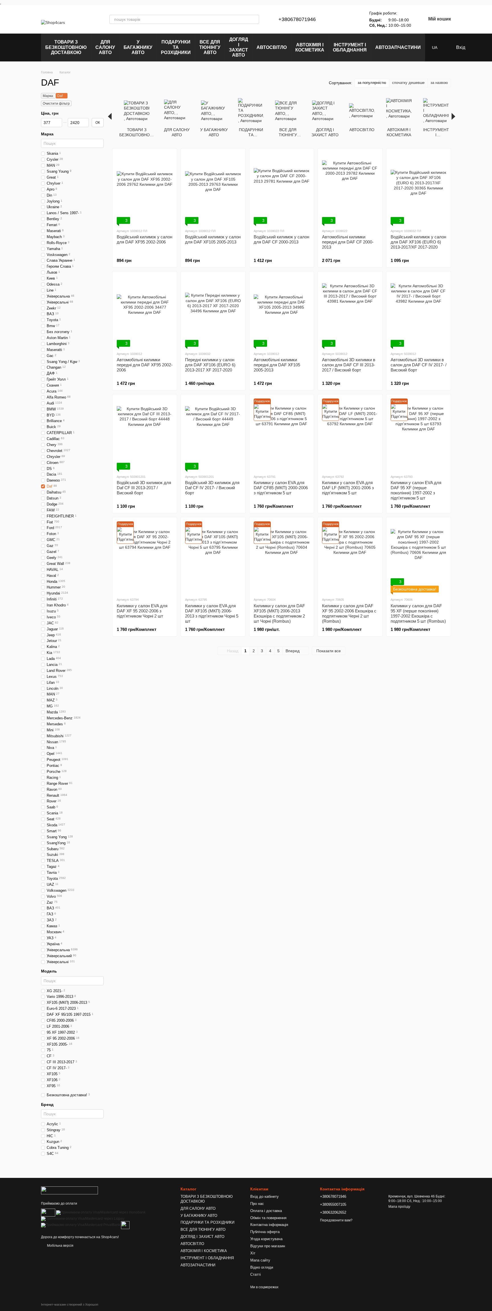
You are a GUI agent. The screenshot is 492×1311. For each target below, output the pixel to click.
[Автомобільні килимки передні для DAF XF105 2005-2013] (281, 311)
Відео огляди (261, 1267)
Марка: (48, 96)
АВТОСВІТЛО (272, 47)
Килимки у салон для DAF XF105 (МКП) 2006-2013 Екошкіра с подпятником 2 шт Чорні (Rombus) (279, 613)
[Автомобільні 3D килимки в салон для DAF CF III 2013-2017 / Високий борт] (350, 311)
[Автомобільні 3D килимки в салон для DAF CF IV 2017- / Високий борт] (418, 311)
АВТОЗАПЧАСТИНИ (398, 47)
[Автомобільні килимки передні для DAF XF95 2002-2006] (145, 311)
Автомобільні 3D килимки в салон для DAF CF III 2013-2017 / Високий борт (348, 364)
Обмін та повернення (268, 1218)
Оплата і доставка (266, 1211)
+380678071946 (297, 19)
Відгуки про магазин (267, 1246)
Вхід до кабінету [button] (264, 1196)
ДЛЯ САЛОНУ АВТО (105, 47)
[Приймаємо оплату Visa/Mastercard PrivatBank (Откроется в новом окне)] (80, 1225)
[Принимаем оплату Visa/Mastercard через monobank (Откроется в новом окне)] (100, 1212)
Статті (255, 1274)
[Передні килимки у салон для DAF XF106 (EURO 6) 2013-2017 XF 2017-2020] (213, 311)
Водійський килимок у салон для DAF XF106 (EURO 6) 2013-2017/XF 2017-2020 (418, 241)
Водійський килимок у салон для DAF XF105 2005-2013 (213, 239)
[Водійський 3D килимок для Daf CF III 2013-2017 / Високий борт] (145, 434)
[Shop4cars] (69, 1190)
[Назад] (110, 116)
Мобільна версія (59, 1246)
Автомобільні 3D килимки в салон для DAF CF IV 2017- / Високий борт (418, 364)
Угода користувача (266, 1239)
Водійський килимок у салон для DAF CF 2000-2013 (281, 239)
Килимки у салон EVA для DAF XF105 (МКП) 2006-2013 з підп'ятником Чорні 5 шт (211, 613)
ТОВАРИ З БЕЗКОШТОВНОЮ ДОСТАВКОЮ (66, 47)
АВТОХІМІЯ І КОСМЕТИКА (309, 47)
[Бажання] (352, 19)
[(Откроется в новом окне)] (125, 1225)
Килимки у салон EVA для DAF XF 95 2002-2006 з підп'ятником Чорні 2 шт (142, 610)
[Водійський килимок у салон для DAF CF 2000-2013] (281, 188)
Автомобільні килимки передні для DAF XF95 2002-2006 (145, 364)
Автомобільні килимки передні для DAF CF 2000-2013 (348, 241)
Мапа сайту (260, 1260)
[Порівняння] (337, 19)
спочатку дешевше (408, 82)
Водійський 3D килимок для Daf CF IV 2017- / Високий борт (212, 487)
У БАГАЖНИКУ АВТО (138, 47)
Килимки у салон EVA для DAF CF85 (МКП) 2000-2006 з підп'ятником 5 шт (281, 487)
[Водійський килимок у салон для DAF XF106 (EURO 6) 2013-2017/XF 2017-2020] (418, 188)
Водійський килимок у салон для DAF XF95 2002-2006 (144, 239)
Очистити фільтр (56, 104)
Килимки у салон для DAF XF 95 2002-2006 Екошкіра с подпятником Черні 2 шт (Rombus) (349, 613)
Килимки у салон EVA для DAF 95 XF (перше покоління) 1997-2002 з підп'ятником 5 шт (416, 490)
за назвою (439, 82)
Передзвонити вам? (336, 1220)
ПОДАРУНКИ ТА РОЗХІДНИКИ (176, 47)
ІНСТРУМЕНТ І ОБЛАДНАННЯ (350, 47)
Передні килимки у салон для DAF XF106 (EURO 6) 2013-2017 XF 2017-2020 (210, 364)
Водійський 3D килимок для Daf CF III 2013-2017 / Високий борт (144, 487)
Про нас (257, 1203)
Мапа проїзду (399, 1207)
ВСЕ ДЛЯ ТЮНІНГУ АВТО (209, 47)
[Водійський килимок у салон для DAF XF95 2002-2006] (145, 188)
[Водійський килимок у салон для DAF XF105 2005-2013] (213, 188)
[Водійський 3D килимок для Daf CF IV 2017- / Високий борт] (213, 434)
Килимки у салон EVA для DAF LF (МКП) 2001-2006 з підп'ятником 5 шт (348, 487)
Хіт (252, 1253)
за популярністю (372, 82)
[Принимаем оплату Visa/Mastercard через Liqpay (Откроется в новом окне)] (82, 1219)
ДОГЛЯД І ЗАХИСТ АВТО (238, 47)
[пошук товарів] (254, 19)
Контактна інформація (269, 1225)
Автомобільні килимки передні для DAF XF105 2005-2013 (277, 364)
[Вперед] (453, 116)
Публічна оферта (265, 1232)
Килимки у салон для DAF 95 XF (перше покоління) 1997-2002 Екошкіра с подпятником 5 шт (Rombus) (418, 613)
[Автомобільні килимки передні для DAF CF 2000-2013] (350, 188)
